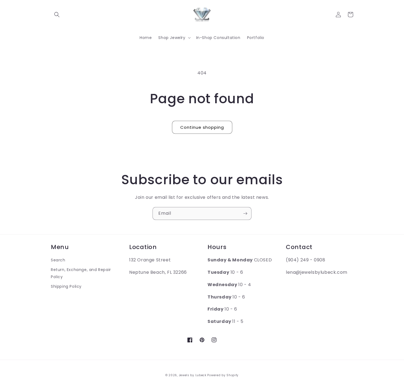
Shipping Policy (66, 286)
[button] (57, 15)
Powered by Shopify (223, 375)
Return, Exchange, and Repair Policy (81, 273)
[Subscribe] (245, 213)
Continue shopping (202, 127)
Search (58, 260)
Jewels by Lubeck (192, 375)
